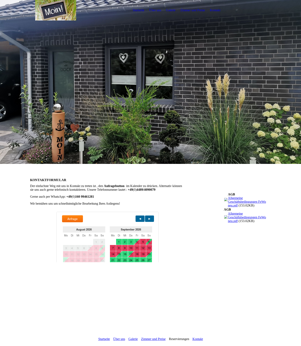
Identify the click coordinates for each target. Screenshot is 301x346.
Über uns (155, 10)
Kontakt (215, 10)
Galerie (170, 10)
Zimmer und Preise (192, 10)
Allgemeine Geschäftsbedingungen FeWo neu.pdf (247, 201)
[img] (55, 10)
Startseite (138, 10)
